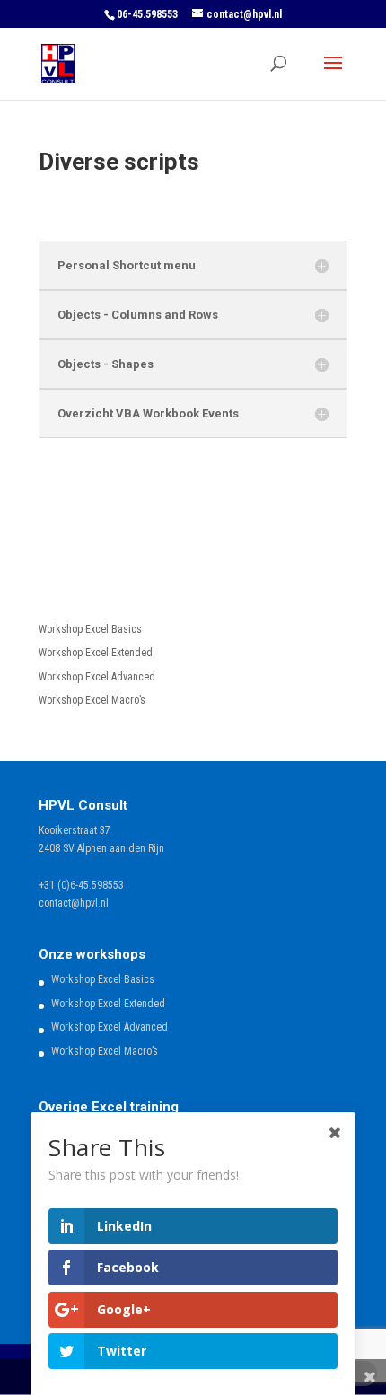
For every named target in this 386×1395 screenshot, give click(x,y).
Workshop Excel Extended (96, 652)
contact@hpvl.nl (74, 903)
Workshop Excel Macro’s (92, 700)
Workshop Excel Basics (90, 629)
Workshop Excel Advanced (97, 677)
